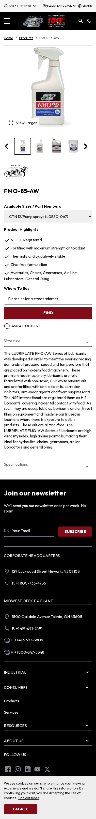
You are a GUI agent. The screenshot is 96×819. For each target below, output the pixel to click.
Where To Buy (16, 288)
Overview (12, 340)
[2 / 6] (39, 146)
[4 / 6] (73, 146)
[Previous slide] (7, 146)
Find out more (28, 798)
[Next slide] (85, 146)
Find (48, 312)
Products (26, 38)
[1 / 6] (22, 146)
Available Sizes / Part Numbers (32, 206)
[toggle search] (81, 21)
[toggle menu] (7, 21)
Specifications (16, 464)
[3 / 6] (56, 146)
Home (8, 38)
